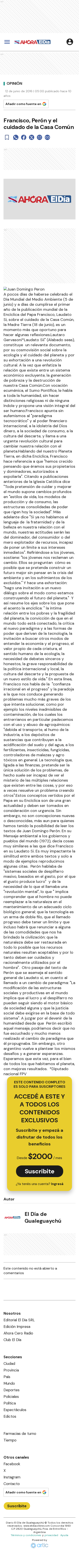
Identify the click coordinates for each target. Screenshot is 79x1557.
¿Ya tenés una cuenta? (39, 1184)
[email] (39, 137)
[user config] (70, 42)
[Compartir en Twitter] (31, 137)
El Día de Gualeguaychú (43, 1217)
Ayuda (64, 1535)
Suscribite (39, 1171)
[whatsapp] (15, 137)
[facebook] (23, 137)
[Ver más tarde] (7, 137)
